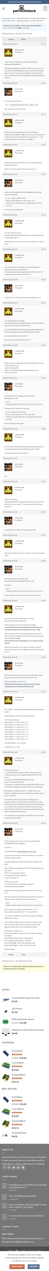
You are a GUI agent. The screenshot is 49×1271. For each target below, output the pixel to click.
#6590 (43, 482)
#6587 (43, 378)
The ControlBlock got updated (22, 1196)
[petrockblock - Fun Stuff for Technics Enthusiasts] (24, 9)
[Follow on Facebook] (4, 1167)
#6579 (43, 249)
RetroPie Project (22, 18)
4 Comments (17, 1210)
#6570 (43, 44)
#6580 (43, 280)
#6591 (43, 512)
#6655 (43, 752)
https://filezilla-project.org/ (27, 851)
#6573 (43, 145)
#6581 (43, 303)
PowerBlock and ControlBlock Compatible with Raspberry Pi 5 (28, 1185)
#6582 (43, 345)
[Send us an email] (18, 1167)
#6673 (43, 823)
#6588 (43, 429)
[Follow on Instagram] (9, 1167)
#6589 (43, 458)
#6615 (43, 657)
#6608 (43, 561)
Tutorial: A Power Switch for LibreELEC (26, 1215)
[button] (3, 8)
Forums (13, 18)
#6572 (43, 114)
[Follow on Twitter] (14, 1167)
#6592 (43, 535)
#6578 (43, 215)
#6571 (43, 83)
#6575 (43, 174)
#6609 (43, 601)
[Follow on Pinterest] (23, 1167)
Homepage (5, 18)
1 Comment (16, 1190)
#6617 (43, 692)
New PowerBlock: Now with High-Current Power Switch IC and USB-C (28, 1205)
